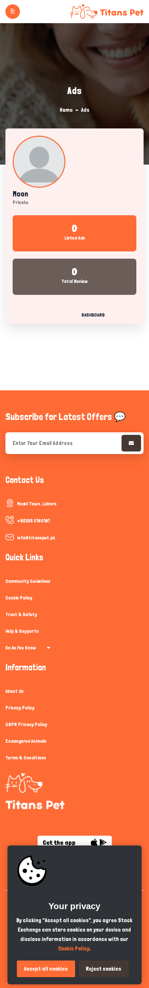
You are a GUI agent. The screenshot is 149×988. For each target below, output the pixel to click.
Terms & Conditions (25, 757)
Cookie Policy (18, 598)
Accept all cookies (46, 968)
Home (66, 109)
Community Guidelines (27, 581)
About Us (14, 691)
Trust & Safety (21, 614)
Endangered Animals (25, 741)
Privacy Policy (19, 708)
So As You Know (20, 647)
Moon (20, 194)
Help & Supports (22, 631)
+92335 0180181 (33, 520)
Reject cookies (103, 968)
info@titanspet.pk (36, 537)
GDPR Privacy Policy (26, 724)
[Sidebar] (12, 11)
